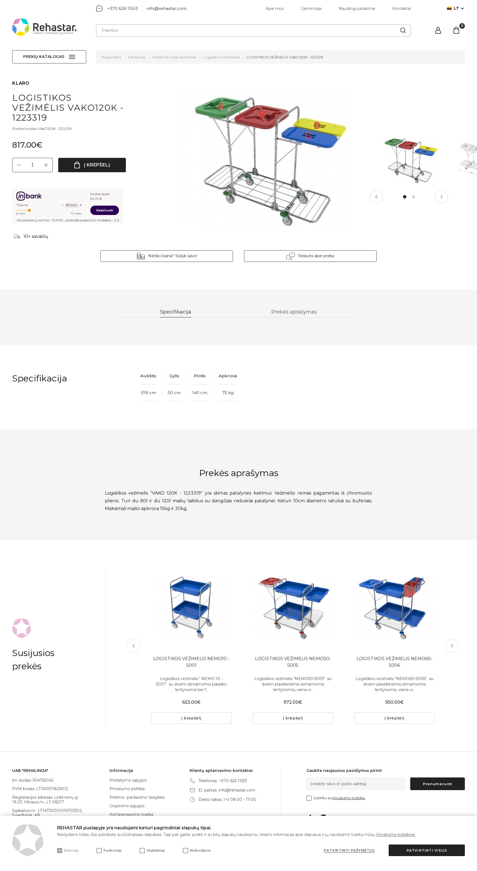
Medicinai (136, 57)
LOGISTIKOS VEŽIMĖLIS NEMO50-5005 (293, 662)
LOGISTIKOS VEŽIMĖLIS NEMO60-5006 (395, 662)
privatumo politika (348, 798)
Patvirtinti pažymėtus (349, 850)
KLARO (21, 83)
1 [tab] (404, 196)
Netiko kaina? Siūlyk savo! (172, 255)
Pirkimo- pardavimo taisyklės (137, 797)
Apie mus (275, 8)
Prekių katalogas (43, 56)
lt (456, 8)
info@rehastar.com (167, 8)
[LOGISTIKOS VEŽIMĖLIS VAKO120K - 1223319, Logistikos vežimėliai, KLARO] (265, 160)
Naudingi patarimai (357, 8)
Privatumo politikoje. (396, 834)
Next (441, 196)
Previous (376, 196)
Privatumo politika (127, 788)
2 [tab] (413, 196)
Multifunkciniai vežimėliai (174, 57)
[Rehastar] (44, 27)
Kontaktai (401, 8)
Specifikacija (175, 312)
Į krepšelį (97, 165)
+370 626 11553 (122, 8)
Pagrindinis (111, 57)
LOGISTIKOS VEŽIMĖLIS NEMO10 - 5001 (191, 662)
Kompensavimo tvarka (131, 814)
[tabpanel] (409, 160)
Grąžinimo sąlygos (127, 805)
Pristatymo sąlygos (128, 780)
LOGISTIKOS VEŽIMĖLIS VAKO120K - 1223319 (285, 57)
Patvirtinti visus (427, 850)
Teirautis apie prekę (316, 255)
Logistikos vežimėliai (221, 57)
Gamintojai (311, 8)
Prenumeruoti (437, 784)
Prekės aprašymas (294, 312)
